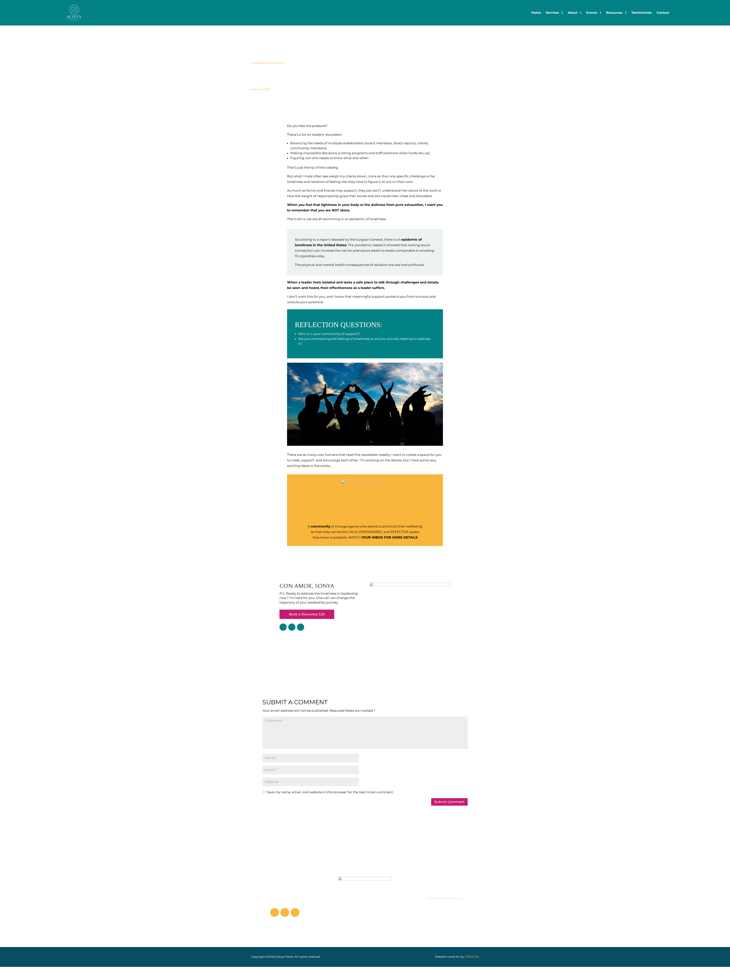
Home (536, 12)
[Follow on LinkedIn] (283, 627)
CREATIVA (472, 956)
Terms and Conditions (445, 908)
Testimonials (641, 12)
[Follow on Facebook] (300, 627)
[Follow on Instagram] (291, 627)
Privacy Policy (445, 913)
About (573, 12)
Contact (663, 12)
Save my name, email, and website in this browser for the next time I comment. (330, 792)
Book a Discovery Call (307, 614)
